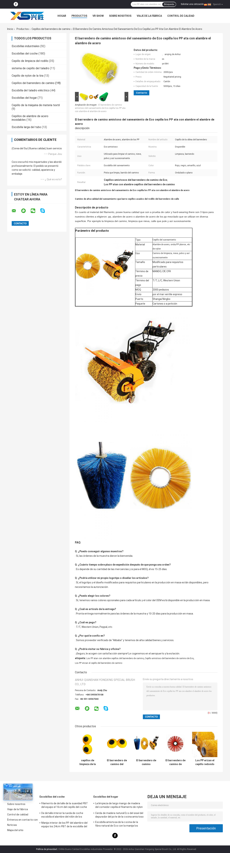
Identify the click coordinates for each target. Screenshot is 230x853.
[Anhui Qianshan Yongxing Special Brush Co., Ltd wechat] (35, 210)
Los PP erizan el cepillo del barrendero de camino (98, 663)
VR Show (98, 15)
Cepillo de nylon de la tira (27, 75)
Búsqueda (169, 4)
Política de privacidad (46, 849)
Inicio (10, 29)
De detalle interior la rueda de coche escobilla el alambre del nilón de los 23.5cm (62, 815)
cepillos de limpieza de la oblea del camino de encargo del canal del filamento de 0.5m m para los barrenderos (87, 762)
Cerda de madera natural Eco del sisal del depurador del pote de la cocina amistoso (119, 815)
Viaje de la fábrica (149, 15)
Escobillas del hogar (24, 97)
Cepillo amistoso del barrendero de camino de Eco (169, 658)
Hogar (62, 15)
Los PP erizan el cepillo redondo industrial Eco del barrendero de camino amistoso (204, 762)
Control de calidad (180, 15)
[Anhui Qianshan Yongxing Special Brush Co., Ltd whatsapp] (25, 210)
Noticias (12, 824)
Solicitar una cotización (192, 4)
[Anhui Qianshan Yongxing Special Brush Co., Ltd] (27, 15)
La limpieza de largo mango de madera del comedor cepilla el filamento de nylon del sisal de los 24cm (119, 805)
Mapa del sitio (15, 830)
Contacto (141, 92)
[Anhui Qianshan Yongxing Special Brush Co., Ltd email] (16, 210)
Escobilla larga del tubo (26, 127)
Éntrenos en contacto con (22, 819)
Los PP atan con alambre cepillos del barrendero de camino (115, 658)
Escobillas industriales (26, 46)
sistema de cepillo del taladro (30, 68)
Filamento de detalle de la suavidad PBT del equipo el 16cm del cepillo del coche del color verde (64, 805)
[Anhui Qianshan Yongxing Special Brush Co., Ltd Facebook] (16, 4)
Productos (79, 15)
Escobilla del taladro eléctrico (31, 90)
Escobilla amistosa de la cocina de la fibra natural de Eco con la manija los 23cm (116, 824)
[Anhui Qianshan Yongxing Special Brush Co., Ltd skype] (44, 210)
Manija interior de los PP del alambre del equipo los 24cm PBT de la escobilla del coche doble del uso (64, 825)
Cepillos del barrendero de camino (51, 29)
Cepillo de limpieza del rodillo (30, 61)
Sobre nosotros (120, 15)
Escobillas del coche (25, 53)
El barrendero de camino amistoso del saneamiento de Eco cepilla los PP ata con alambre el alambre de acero (100, 108)
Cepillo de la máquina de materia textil (36, 105)
